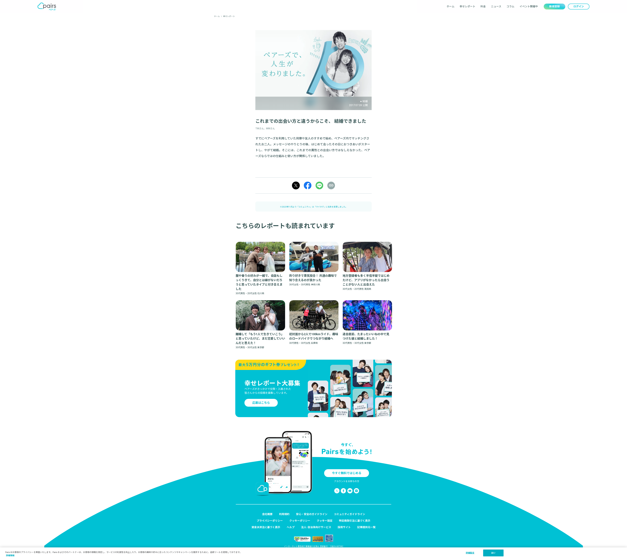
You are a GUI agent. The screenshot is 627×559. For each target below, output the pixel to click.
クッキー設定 (324, 520)
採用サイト (344, 527)
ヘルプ (291, 527)
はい (493, 553)
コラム (510, 6)
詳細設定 (470, 553)
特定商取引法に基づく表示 (354, 520)
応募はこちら (261, 402)
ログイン (578, 6)
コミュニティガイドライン (349, 514)
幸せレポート (467, 6)
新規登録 (554, 6)
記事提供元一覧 (366, 527)
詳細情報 (10, 555)
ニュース (496, 6)
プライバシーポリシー (270, 520)
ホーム (450, 6)
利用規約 (284, 514)
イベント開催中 (529, 6)
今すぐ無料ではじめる (346, 473)
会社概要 (267, 514)
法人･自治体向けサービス (316, 527)
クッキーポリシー (299, 520)
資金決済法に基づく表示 (265, 527)
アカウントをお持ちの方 (346, 481)
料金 (483, 6)
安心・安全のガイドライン (311, 514)
